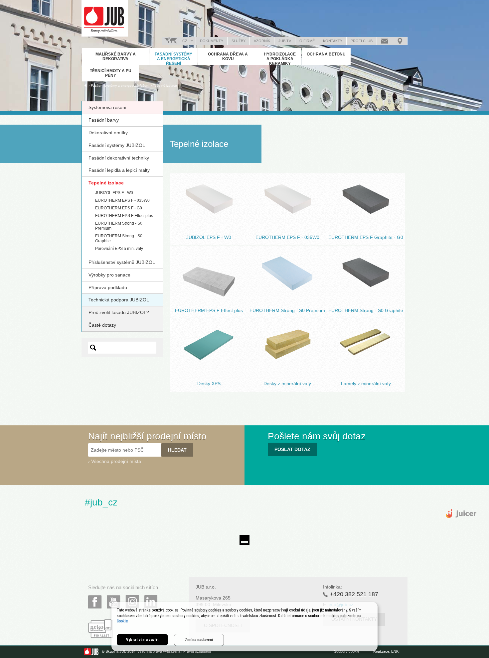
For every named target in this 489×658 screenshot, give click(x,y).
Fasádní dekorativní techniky (118, 158)
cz (184, 41)
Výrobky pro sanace (109, 274)
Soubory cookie (346, 651)
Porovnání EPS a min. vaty (119, 248)
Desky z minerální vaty (287, 337)
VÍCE (209, 222)
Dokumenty (211, 41)
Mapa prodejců (399, 41)
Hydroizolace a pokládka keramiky (280, 59)
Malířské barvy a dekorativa (115, 56)
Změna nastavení (199, 639)
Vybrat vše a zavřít (142, 639)
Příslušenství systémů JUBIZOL (121, 262)
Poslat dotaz (384, 41)
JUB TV (284, 41)
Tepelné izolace (165, 85)
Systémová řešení (107, 107)
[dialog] (244, 626)
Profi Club (362, 41)
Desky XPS (209, 337)
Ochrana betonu (326, 54)
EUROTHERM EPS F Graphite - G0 (366, 194)
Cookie (122, 621)
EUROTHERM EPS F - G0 (118, 208)
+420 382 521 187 (354, 594)
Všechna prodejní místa (116, 461)
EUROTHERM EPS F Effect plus (124, 215)
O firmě (307, 41)
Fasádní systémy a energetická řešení (173, 59)
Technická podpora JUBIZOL (118, 299)
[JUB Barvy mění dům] (105, 18)
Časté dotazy (102, 325)
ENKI (395, 651)
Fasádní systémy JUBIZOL (116, 145)
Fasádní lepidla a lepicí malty (119, 170)
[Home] (85, 85)
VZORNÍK (262, 41)
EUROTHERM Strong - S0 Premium (287, 267)
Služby (238, 41)
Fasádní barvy (103, 120)
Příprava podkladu (107, 287)
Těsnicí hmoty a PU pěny (110, 73)
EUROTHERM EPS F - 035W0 (122, 200)
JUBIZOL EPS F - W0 (114, 192)
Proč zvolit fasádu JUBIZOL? (118, 312)
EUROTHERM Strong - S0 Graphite (366, 267)
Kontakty (332, 41)
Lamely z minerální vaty (365, 337)
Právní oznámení (197, 651)
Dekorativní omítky (108, 132)
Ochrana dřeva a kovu (228, 56)
